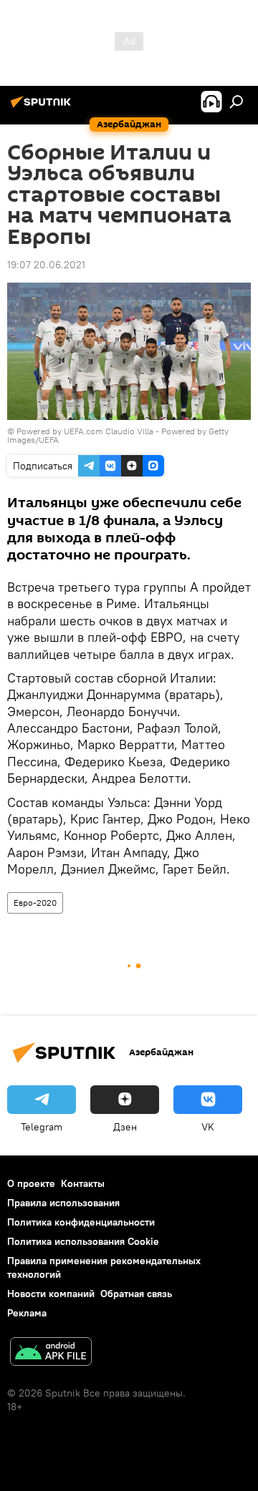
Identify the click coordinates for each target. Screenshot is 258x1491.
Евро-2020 (35, 902)
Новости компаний (51, 1293)
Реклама (27, 1312)
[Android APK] (51, 1353)
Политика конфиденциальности (81, 1222)
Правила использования (63, 1202)
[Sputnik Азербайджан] (43, 107)
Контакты (83, 1183)
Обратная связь (136, 1293)
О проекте (31, 1183)
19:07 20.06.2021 (46, 264)
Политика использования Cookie (83, 1241)
